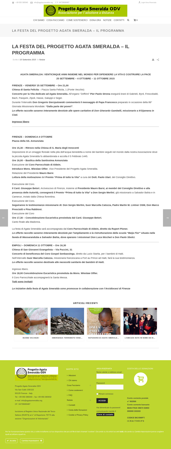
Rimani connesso (105, 394)
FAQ (70, 395)
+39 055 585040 (21, 2)
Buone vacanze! (31, 338)
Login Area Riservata (148, 2)
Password (100, 383)
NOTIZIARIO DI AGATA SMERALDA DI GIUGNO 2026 (104, 338)
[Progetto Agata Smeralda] (85, 11)
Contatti (119, 20)
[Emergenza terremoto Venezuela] (67, 321)
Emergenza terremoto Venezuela (68, 338)
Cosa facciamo (55, 20)
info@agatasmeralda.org (43, 2)
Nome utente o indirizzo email (109, 372)
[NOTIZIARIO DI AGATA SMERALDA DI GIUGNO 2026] (104, 321)
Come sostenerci (77, 20)
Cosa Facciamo (73, 385)
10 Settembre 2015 (28, 60)
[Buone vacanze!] (31, 321)
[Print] (153, 59)
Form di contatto (105, 415)
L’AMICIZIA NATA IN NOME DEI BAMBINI (141, 338)
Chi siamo (38, 20)
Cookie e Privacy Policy (78, 415)
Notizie (107, 20)
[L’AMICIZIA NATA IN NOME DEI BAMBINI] (140, 321)
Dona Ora (95, 20)
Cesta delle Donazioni (78, 410)
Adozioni (72, 375)
